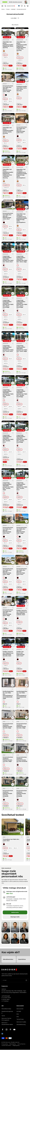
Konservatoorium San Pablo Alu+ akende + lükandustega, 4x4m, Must (8, 216)
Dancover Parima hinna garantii (6, 1019)
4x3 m (5, 101)
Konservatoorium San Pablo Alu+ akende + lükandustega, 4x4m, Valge (8, 88)
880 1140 (9, 893)
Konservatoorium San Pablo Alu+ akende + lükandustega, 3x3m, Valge (22, 530)
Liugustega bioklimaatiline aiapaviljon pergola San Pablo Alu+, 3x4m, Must (8, 259)
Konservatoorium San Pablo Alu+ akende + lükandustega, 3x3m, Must (8, 530)
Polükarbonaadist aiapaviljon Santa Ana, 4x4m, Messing (22, 88)
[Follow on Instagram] (6, 1029)
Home (3, 9)
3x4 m (5, 55)
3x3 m (10, 98)
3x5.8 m (6, 271)
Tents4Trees (20, 1019)
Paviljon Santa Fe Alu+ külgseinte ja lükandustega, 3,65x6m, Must (22, 612)
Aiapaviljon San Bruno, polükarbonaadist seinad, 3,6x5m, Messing (8, 130)
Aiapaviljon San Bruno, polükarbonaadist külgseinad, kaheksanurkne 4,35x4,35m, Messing (22, 46)
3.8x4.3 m (6, 768)
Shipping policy (16, 1045)
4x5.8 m (6, 273)
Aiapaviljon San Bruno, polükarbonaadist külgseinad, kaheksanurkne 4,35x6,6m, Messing (8, 173)
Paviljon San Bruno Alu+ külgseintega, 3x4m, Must (21, 654)
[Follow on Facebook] (3, 1029)
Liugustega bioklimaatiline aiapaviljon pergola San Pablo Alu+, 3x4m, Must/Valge (8, 304)
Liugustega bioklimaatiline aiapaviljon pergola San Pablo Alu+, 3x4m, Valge (22, 259)
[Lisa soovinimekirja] (12, 39)
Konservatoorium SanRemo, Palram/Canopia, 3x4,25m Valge (8, 726)
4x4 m (5, 98)
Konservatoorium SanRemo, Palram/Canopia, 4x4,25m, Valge (8, 759)
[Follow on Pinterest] (10, 1029)
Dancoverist (20, 1008)
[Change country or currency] (19, 6)
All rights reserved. (15, 1042)
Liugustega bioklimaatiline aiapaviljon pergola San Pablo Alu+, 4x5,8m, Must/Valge (22, 439)
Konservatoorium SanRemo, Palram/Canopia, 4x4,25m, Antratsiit (22, 793)
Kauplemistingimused (7, 1012)
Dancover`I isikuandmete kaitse (7, 1023)
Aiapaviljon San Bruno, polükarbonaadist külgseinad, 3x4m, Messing (8, 44)
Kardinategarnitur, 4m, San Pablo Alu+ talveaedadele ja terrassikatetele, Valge (22, 695)
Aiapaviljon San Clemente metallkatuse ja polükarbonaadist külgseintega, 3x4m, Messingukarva (22, 173)
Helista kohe (15, 912)
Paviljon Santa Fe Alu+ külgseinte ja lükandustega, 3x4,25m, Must (8, 654)
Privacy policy (5, 1044)
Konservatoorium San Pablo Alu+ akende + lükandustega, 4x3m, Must (22, 129)
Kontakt (19, 1011)
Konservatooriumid (21, 9)
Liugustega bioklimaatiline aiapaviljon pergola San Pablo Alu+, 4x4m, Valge (22, 348)
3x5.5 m (19, 735)
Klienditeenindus (6, 1008)
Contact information (6, 1045)
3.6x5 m (6, 57)
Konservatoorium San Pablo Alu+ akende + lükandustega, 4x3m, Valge (8, 571)
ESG (18, 1014)
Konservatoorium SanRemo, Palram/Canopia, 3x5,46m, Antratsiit (8, 793)
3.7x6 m (19, 622)
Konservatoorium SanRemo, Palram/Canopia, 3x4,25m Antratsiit (22, 759)
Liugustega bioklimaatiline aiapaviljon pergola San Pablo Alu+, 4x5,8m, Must (22, 486)
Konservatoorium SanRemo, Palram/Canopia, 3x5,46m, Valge (22, 726)
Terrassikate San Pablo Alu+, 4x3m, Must (11, 840)
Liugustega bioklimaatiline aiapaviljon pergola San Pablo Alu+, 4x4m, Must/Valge (22, 304)
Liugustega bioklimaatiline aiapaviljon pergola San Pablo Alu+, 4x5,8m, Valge (8, 486)
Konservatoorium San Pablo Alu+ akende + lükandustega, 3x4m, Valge (8, 612)
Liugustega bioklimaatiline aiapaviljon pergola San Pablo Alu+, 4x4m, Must (8, 348)
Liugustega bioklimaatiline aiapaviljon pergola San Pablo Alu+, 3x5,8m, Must (8, 439)
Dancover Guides (21, 1022)
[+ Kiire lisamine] (12, 35)
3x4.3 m (19, 624)
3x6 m (24, 185)
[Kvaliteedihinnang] (6, 39)
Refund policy (12, 1044)
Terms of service (21, 1044)
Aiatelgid (13, 9)
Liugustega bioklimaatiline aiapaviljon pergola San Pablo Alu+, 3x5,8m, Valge (8, 393)
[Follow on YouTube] (14, 1029)
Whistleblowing (21, 1024)
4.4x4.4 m (20, 57)
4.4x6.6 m (20, 60)
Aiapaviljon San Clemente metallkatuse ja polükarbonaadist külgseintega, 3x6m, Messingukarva (22, 218)
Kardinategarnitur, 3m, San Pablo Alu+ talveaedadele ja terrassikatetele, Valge (8, 695)
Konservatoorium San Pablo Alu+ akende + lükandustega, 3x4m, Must (22, 571)
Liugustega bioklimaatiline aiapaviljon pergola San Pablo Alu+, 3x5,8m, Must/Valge (22, 393)
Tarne (3, 1015)
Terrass (7, 9)
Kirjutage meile (15, 917)
